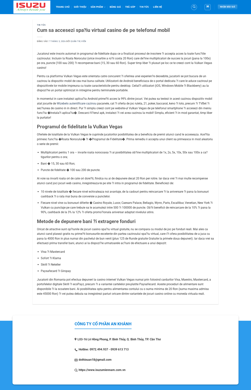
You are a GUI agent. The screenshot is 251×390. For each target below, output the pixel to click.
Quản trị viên (78, 41)
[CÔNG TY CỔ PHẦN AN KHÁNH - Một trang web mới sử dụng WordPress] (31, 7)
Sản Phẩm (97, 6)
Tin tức (144, 6)
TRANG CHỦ (63, 6)
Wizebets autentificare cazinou (76, 103)
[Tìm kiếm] (194, 7)
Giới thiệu (80, 6)
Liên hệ (157, 6)
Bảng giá (115, 6)
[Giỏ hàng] (208, 7)
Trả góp (130, 6)
